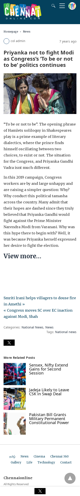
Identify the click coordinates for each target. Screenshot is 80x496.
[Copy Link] (28, 269)
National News (32, 327)
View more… (22, 256)
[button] (9, 343)
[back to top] (70, 478)
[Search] (52, 6)
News (26, 31)
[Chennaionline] (22, 17)
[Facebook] (7, 269)
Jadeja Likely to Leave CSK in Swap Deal (49, 391)
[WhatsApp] (21, 269)
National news (65, 332)
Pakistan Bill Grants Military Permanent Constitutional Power (49, 418)
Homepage (11, 31)
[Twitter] (14, 269)
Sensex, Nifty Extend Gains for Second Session (48, 369)
